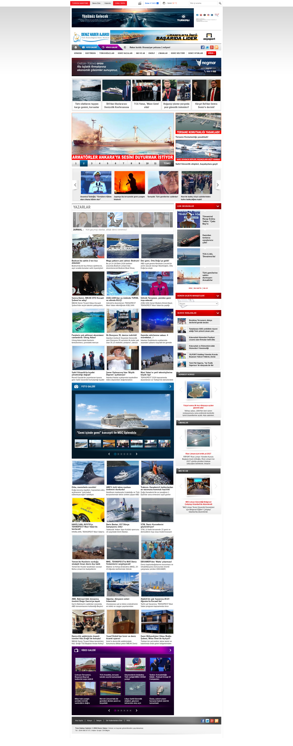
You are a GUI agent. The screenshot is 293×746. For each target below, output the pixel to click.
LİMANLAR (183, 423)
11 (155, 163)
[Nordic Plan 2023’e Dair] (99, 219)
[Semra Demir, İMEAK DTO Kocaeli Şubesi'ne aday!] (88, 283)
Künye (89, 720)
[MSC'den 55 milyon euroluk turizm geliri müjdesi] (109, 443)
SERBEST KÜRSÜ (186, 374)
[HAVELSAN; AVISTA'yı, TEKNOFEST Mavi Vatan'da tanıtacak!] (88, 510)
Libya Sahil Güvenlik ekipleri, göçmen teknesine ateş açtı (133, 701)
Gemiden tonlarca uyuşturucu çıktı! (208, 239)
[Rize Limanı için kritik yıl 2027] (198, 438)
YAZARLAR (81, 207)
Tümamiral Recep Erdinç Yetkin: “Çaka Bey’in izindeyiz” (209, 220)
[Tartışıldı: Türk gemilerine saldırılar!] (163, 182)
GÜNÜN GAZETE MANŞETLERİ (190, 296)
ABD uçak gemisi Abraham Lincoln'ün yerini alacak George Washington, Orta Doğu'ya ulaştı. (157, 264)
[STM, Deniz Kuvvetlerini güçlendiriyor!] (157, 510)
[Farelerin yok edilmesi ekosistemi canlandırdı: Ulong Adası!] (88, 320)
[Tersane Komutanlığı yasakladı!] (198, 123)
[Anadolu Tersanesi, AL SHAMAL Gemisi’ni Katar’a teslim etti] (136, 443)
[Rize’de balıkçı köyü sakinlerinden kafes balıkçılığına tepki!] (197, 182)
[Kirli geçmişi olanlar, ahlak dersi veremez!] (115, 219)
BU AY (205, 288)
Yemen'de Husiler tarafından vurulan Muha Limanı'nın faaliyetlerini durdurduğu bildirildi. (87, 565)
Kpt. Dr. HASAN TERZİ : (103, 229)
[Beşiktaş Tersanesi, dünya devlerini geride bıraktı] (182, 321)
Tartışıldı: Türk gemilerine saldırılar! (162, 197)
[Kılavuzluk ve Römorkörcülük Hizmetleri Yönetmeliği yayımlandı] (182, 347)
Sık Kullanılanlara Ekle (114, 720)
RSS (128, 720)
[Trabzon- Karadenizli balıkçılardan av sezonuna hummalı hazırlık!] (157, 472)
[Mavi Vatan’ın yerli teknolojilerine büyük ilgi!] (157, 358)
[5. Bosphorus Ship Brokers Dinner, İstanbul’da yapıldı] (122, 443)
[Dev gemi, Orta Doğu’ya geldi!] (157, 246)
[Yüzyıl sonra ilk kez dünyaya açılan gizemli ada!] (198, 390)
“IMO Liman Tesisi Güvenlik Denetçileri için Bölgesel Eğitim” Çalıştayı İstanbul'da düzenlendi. (198, 507)
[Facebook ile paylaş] (202, 47)
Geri (74, 219)
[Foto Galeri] (90, 47)
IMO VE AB (183, 471)
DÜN (190, 288)
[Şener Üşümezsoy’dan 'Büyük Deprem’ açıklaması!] (122, 358)
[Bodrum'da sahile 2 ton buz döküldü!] (88, 246)
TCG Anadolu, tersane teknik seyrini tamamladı (110, 676)
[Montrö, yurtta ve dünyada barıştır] (130, 219)
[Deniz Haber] (91, 44)
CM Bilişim (106, 730)
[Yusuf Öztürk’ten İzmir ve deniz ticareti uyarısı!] (122, 621)
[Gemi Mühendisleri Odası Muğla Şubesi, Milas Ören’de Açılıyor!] (157, 621)
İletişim (98, 720)
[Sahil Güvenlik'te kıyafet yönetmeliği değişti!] (88, 358)
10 (147, 163)
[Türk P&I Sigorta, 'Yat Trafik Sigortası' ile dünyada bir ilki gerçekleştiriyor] (182, 364)
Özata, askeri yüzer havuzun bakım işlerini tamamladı (159, 701)
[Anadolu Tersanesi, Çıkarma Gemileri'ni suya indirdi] (150, 443)
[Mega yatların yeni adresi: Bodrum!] (122, 246)
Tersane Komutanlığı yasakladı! (191, 137)
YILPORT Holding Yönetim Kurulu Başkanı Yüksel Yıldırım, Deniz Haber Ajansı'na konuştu (203, 355)
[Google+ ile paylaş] (212, 47)
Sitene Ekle (96, 3)
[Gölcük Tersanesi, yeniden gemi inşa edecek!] (157, 283)
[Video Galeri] (110, 47)
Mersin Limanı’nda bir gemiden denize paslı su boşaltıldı (110, 701)
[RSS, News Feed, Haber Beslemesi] (216, 47)
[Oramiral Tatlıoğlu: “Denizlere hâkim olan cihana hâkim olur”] (96, 182)
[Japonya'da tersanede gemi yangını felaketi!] (130, 182)
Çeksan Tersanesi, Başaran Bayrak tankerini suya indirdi (84, 677)
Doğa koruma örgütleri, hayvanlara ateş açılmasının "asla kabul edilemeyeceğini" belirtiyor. (88, 491)
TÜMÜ (167, 163)
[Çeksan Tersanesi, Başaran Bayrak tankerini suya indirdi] (85, 664)
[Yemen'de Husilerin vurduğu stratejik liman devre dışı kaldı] (88, 547)
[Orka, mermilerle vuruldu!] (88, 472)
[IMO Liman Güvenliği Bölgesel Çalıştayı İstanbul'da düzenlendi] (198, 486)
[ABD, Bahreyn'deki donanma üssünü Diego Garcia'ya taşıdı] (88, 584)
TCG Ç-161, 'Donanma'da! (209, 255)
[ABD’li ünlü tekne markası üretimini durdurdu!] (122, 472)
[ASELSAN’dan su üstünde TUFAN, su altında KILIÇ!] (122, 283)
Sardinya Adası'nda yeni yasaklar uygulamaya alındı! (155, 47)
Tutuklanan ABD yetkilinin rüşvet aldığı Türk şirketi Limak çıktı (203, 330)
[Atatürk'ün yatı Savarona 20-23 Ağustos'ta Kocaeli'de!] (157, 584)
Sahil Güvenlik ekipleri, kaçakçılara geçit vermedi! (196, 165)
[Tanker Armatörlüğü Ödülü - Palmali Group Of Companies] (160, 664)
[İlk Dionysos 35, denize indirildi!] (122, 320)
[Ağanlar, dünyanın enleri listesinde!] (122, 584)
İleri (171, 219)
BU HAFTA (197, 288)
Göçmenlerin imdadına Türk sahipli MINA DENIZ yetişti (135, 677)
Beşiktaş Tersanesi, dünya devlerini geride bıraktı (200, 321)
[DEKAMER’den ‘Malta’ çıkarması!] (157, 547)
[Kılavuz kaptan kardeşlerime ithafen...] (161, 219)
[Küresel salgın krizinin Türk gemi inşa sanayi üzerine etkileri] (146, 219)
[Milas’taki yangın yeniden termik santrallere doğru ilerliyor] (85, 688)
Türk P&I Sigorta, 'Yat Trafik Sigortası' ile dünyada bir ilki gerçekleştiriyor (201, 364)
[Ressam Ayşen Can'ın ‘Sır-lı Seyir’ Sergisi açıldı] (164, 443)
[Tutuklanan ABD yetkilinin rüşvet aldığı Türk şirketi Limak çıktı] (182, 330)
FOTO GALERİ (88, 386)
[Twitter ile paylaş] (207, 47)
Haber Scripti (96, 730)
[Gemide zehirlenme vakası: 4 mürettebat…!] (157, 320)
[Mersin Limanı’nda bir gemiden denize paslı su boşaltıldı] (110, 688)
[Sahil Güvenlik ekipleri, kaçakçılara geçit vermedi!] (198, 150)
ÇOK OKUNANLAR (185, 206)
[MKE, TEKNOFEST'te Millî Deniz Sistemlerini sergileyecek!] (122, 547)
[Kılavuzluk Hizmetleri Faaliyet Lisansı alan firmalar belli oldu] (182, 338)
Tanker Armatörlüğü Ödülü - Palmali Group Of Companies (160, 677)
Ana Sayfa (79, 720)
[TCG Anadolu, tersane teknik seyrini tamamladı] (110, 664)
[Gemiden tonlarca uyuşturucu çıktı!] (188, 238)
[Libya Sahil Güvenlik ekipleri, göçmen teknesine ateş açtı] (135, 688)
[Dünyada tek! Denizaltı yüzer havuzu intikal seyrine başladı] (95, 443)
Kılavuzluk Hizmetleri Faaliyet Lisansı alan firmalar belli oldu (202, 338)
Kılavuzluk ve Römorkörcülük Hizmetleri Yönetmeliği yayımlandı (202, 347)
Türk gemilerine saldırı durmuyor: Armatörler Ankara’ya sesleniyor (210, 276)
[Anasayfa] (76, 47)
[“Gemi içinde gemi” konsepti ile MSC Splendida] (81, 443)
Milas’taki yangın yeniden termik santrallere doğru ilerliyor (82, 701)
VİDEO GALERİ (88, 650)
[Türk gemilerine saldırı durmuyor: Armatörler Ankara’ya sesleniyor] (123, 137)
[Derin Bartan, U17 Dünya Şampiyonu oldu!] (122, 510)
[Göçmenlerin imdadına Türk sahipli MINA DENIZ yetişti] (135, 664)
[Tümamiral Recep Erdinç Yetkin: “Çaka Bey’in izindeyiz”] (188, 219)
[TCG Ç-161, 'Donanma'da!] (188, 257)
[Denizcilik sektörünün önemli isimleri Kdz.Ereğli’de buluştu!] (88, 621)
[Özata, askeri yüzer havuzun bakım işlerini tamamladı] (160, 688)
